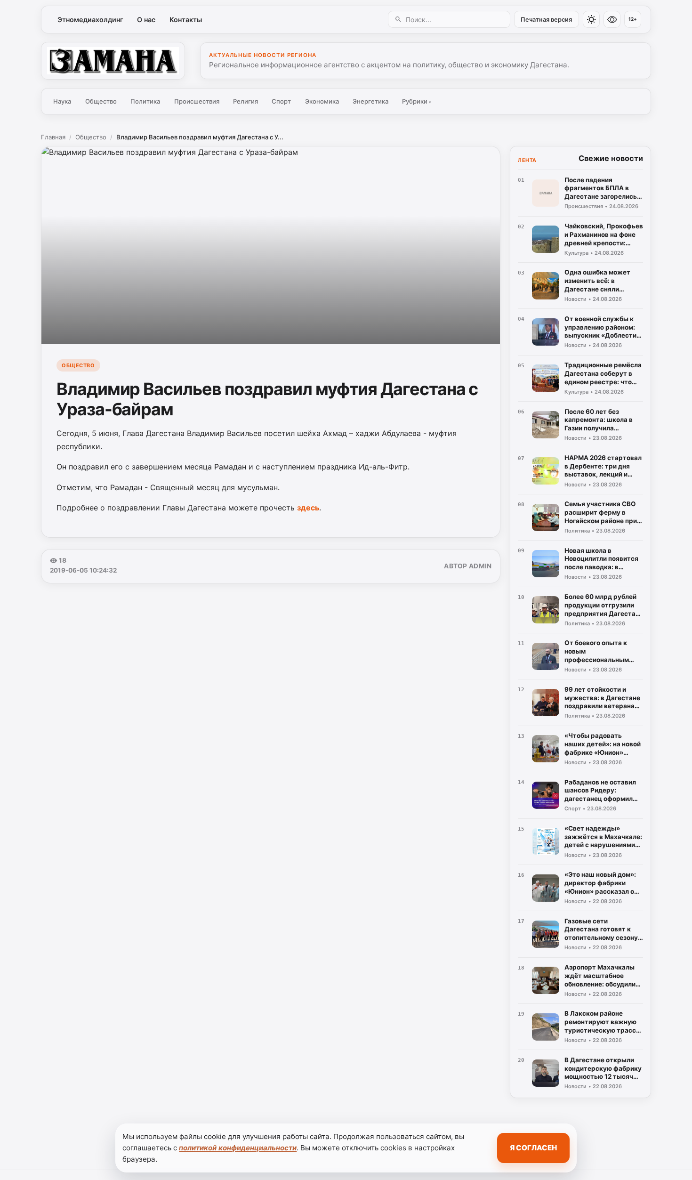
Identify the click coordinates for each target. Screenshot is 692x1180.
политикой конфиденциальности (238, 1147)
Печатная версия (546, 19)
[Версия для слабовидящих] (611, 19)
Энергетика (370, 101)
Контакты (185, 20)
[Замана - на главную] (113, 61)
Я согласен (533, 1147)
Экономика (322, 101)
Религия (245, 101)
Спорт (281, 101)
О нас (146, 20)
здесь (308, 507)
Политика (145, 101)
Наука (62, 101)
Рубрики (416, 101)
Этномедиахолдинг (90, 20)
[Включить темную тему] (591, 19)
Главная (53, 137)
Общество (101, 101)
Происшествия (196, 101)
